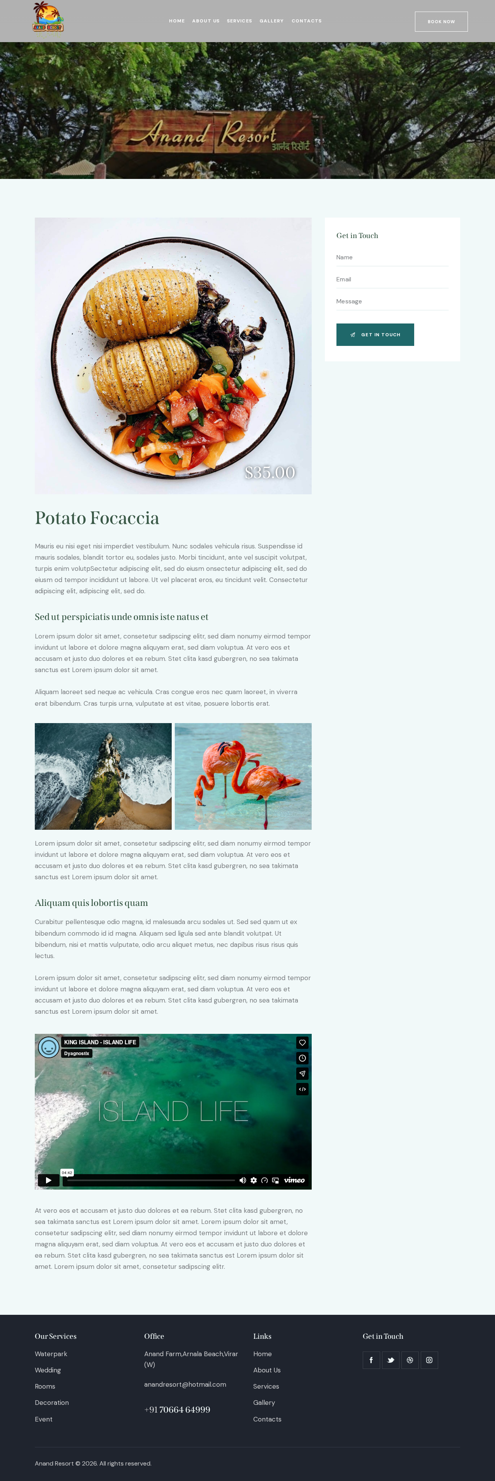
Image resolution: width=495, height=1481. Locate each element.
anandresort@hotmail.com (185, 1384)
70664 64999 (184, 1409)
